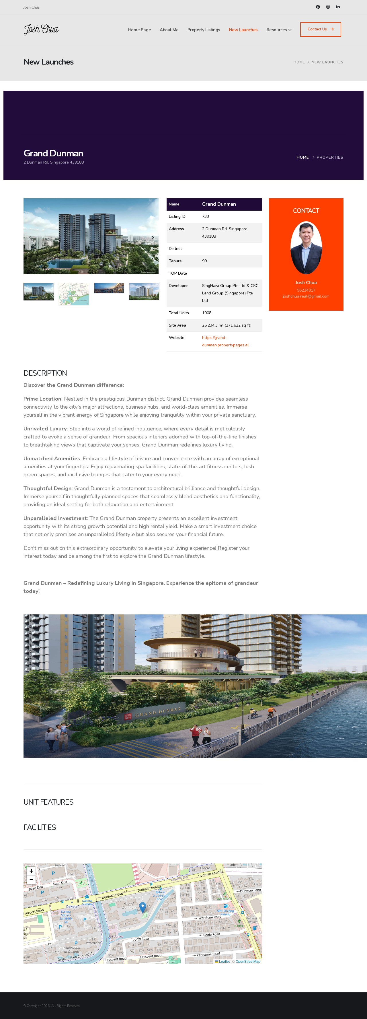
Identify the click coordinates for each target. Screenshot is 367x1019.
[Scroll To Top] (357, 1012)
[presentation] (31, 238)
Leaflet (224, 961)
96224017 (306, 290)
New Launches (243, 30)
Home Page (139, 30)
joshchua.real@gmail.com (306, 296)
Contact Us (318, 29)
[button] (142, 908)
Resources (277, 30)
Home (303, 157)
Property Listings (204, 30)
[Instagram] (329, 7)
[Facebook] (318, 7)
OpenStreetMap (248, 961)
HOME (299, 62)
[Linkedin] (339, 7)
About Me (169, 30)
